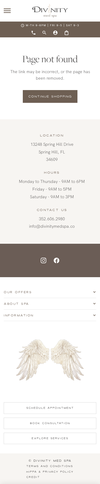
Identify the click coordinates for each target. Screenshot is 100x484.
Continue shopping (50, 96)
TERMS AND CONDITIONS (49, 466)
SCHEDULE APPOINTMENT (50, 408)
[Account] (55, 32)
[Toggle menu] (7, 11)
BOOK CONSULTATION (50, 423)
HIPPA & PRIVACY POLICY (50, 472)
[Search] (44, 32)
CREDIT (33, 477)
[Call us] (33, 32)
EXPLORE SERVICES (50, 438)
